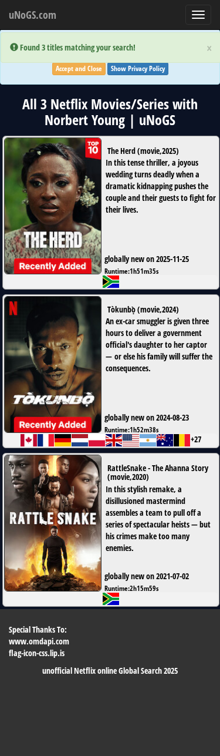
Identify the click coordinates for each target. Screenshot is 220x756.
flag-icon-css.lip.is (37, 652)
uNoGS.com (32, 15)
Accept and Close (79, 68)
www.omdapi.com (39, 641)
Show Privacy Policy (138, 68)
